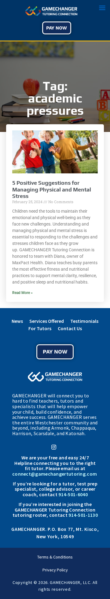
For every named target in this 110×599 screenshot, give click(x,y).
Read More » (22, 293)
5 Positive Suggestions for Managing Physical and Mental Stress (51, 189)
